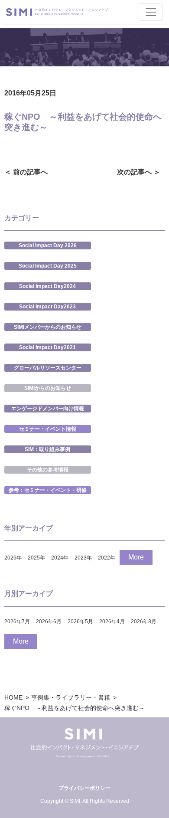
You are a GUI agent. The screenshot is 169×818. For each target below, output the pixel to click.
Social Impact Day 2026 (48, 245)
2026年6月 (49, 621)
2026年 (13, 558)
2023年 (83, 558)
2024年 (59, 558)
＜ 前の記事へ (26, 172)
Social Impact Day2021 (47, 347)
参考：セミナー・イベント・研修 (48, 490)
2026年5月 (80, 621)
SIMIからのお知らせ (47, 388)
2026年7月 (17, 621)
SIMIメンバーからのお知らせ (47, 327)
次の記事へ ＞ (138, 172)
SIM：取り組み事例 (47, 449)
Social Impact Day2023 (47, 307)
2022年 (106, 558)
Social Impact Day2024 (47, 286)
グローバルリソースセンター (47, 368)
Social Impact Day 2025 (48, 266)
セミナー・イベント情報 (47, 429)
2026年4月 (112, 621)
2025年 (36, 558)
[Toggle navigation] (151, 12)
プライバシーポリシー (84, 788)
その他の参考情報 (47, 470)
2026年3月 (143, 621)
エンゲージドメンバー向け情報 (47, 409)
